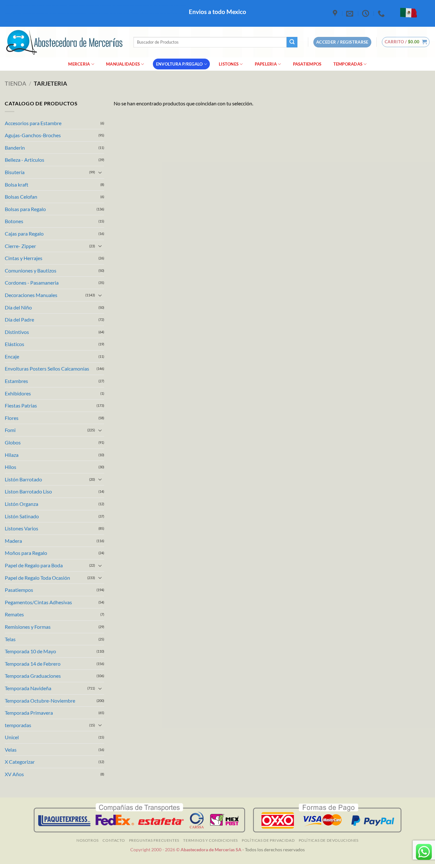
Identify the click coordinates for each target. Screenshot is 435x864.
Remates (14, 614)
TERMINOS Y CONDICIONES (210, 840)
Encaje (12, 356)
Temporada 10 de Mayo (30, 651)
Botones (14, 221)
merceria (79, 64)
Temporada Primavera (29, 713)
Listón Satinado (22, 516)
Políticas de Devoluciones (329, 840)
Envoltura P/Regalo (179, 64)
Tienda (15, 83)
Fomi (10, 430)
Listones (229, 64)
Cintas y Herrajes (23, 258)
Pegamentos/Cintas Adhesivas (38, 602)
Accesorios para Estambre (33, 123)
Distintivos (17, 332)
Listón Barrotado (23, 479)
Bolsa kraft (16, 184)
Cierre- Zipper (20, 246)
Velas (11, 750)
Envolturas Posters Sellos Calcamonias (47, 368)
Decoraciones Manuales (31, 295)
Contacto (114, 840)
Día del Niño (18, 307)
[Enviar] (292, 42)
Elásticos (14, 344)
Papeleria (266, 64)
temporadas (18, 725)
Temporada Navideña (28, 688)
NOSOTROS (87, 840)
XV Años (14, 774)
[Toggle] (100, 172)
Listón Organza (21, 504)
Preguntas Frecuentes (154, 840)
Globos (13, 442)
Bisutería (15, 172)
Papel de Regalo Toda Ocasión (37, 578)
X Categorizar (20, 762)
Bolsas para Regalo (25, 209)
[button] (406, 42)
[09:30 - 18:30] (366, 13)
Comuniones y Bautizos (30, 270)
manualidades (123, 64)
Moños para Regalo (26, 553)
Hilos (10, 467)
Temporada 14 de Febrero (33, 664)
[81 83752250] (382, 13)
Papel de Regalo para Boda (34, 565)
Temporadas (348, 64)
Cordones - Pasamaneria (32, 283)
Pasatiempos (307, 64)
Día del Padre (19, 319)
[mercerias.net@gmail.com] (350, 13)
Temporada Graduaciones (33, 676)
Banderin (15, 148)
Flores (11, 418)
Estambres (16, 381)
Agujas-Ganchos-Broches (33, 135)
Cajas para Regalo (24, 233)
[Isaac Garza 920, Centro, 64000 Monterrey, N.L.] (336, 13)
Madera (13, 541)
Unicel (12, 737)
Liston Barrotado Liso (28, 491)
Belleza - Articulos (24, 160)
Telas (10, 639)
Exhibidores (18, 393)
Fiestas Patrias (21, 405)
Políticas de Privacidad (268, 840)
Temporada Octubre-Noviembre (40, 701)
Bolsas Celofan (21, 197)
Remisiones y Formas (28, 627)
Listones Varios (21, 528)
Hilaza (11, 455)
